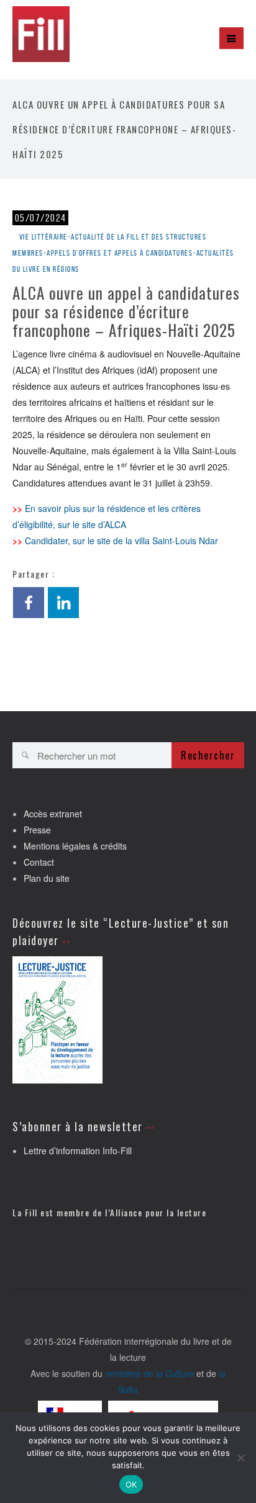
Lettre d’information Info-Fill (78, 1150)
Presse (37, 829)
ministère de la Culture (149, 1373)
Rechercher (208, 755)
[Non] (240, 1457)
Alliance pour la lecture (158, 1212)
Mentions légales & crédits (75, 846)
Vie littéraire (43, 236)
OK (131, 1484)
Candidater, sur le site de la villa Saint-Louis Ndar (121, 540)
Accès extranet (53, 813)
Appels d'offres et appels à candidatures (120, 253)
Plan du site (47, 878)
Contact (39, 862)
